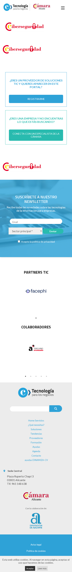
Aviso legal (36, 544)
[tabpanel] (36, 291)
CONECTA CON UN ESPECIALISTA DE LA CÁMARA (36, 135)
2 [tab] (31, 376)
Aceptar (30, 568)
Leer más (42, 568)
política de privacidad (43, 241)
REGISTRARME (36, 98)
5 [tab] (46, 376)
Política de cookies (36, 551)
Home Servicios (36, 420)
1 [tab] (36, 318)
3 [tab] (36, 376)
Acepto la (38, 241)
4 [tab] (41, 376)
